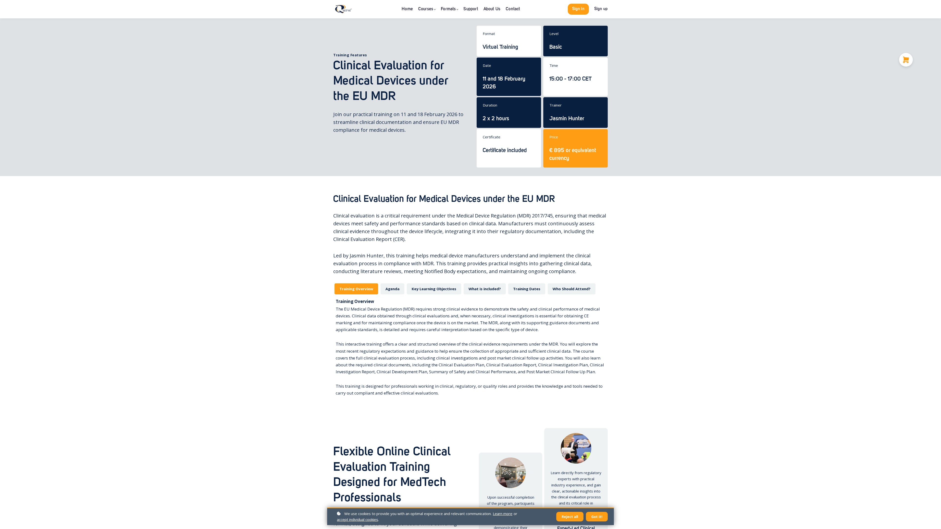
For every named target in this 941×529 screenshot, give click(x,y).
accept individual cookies (357, 519)
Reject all (570, 516)
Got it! (596, 516)
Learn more (502, 513)
